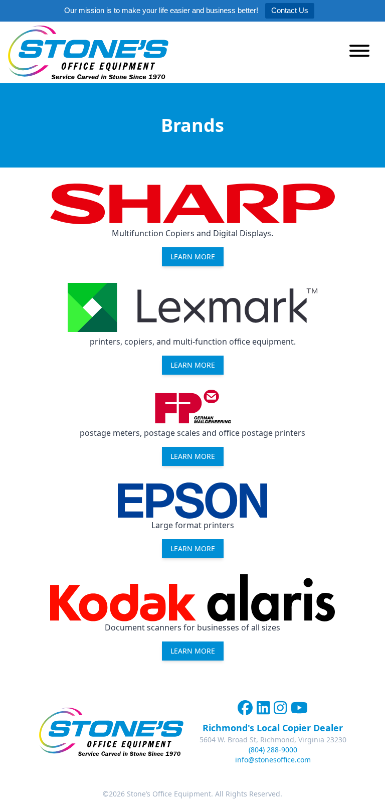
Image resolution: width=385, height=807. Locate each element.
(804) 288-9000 (273, 749)
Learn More (192, 365)
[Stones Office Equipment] (88, 52)
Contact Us (289, 10)
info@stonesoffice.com (273, 759)
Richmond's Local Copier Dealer (273, 728)
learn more (192, 256)
